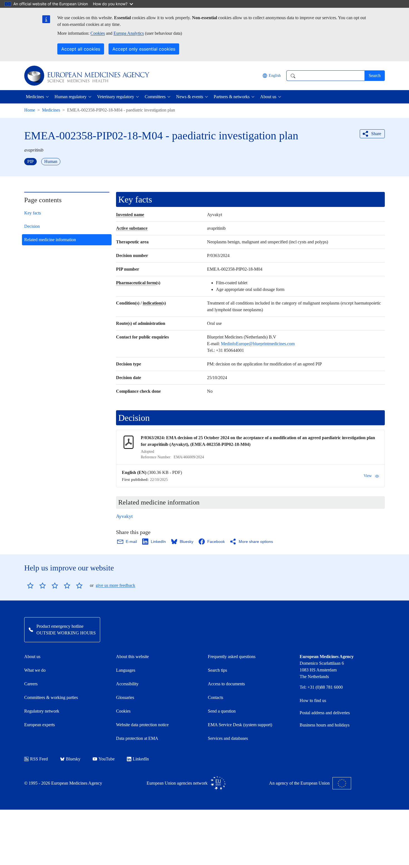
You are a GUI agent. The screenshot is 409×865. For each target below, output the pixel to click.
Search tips (217, 670)
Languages (125, 670)
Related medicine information (50, 239)
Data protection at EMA (137, 738)
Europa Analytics (129, 33)
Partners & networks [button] (232, 96)
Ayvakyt (124, 516)
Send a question (222, 711)
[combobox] (325, 75)
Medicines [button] (35, 96)
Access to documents (226, 683)
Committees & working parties (51, 697)
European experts (39, 724)
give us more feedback (115, 585)
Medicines (51, 110)
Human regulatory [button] (71, 96)
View (368, 476)
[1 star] (30, 585)
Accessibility (127, 683)
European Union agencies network (177, 783)
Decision (32, 226)
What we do (35, 670)
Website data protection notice (142, 724)
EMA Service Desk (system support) (240, 724)
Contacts (215, 697)
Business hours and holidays (324, 725)
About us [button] (268, 96)
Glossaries (125, 697)
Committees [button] (155, 96)
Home (29, 110)
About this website (132, 656)
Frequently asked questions (231, 656)
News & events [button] (189, 96)
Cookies (97, 33)
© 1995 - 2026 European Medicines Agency (63, 783)
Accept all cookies (80, 49)
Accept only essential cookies (143, 49)
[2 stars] (36, 585)
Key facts (32, 213)
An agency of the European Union (299, 783)
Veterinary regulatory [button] (115, 96)
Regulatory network (41, 711)
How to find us (313, 700)
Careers (31, 683)
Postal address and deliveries (325, 712)
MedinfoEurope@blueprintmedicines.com (258, 343)
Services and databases (228, 738)
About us (32, 656)
